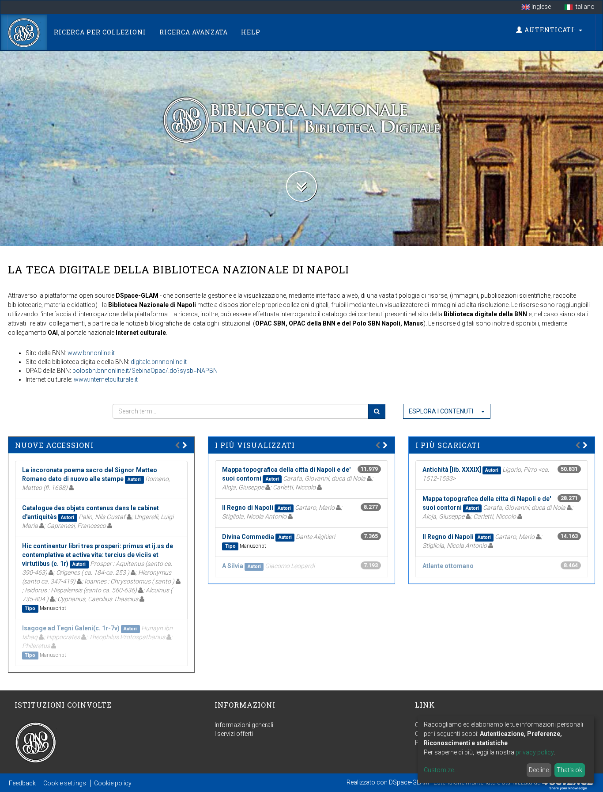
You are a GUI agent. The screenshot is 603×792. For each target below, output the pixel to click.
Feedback (22, 783)
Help (250, 32)
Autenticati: (550, 30)
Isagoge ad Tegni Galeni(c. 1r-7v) (71, 628)
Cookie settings (64, 783)
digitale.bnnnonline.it (159, 361)
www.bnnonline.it (91, 352)
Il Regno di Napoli (247, 507)
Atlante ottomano (448, 565)
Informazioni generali (244, 724)
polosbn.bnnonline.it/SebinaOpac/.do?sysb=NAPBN (145, 370)
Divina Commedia (248, 536)
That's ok (569, 769)
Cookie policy (113, 783)
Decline (539, 769)
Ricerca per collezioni (100, 32)
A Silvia (232, 565)
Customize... (441, 769)
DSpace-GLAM (409, 781)
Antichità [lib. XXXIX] (451, 469)
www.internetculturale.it (106, 379)
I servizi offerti (234, 733)
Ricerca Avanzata (193, 32)
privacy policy (535, 752)
